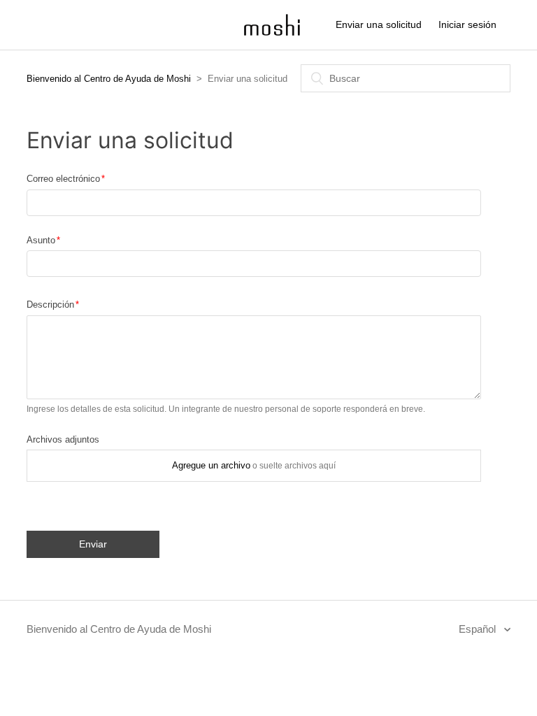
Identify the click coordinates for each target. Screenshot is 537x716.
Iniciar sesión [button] (467, 24)
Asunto (41, 240)
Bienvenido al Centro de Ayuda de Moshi (109, 78)
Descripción (50, 304)
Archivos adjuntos (63, 439)
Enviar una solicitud (379, 24)
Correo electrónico (63, 178)
